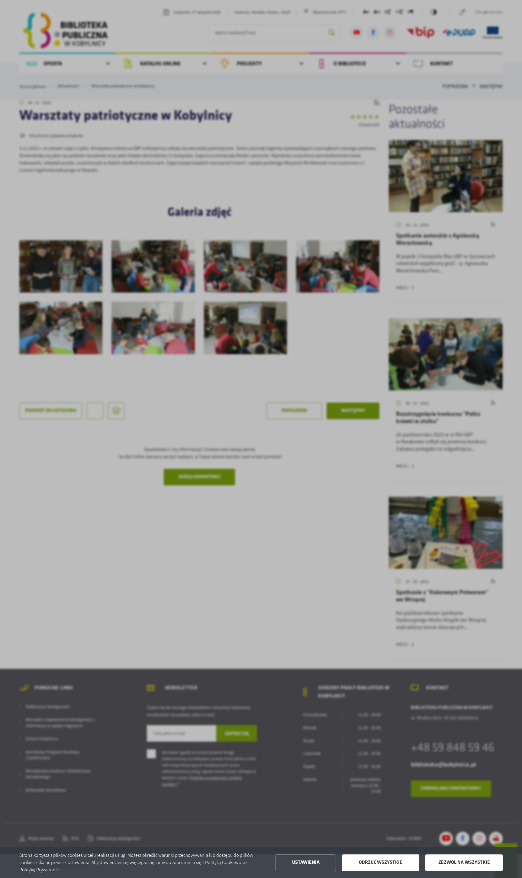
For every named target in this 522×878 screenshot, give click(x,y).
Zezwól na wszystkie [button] (464, 862)
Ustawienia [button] (306, 862)
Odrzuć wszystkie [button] (380, 862)
